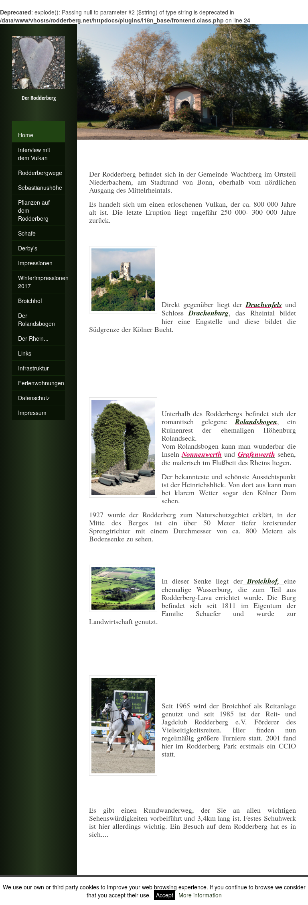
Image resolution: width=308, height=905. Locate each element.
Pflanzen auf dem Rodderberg (34, 210)
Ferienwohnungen (41, 383)
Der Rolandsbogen (36, 319)
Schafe (27, 233)
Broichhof (30, 301)
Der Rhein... (33, 338)
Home (25, 135)
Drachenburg (208, 313)
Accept (164, 895)
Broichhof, (263, 581)
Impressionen (35, 263)
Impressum (32, 413)
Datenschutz (34, 398)
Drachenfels (264, 304)
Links (24, 353)
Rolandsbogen (256, 422)
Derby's (27, 248)
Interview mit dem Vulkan (34, 154)
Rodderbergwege (40, 173)
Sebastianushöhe (40, 187)
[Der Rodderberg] (38, 124)
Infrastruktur (33, 368)
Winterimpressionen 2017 (41, 282)
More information (200, 895)
